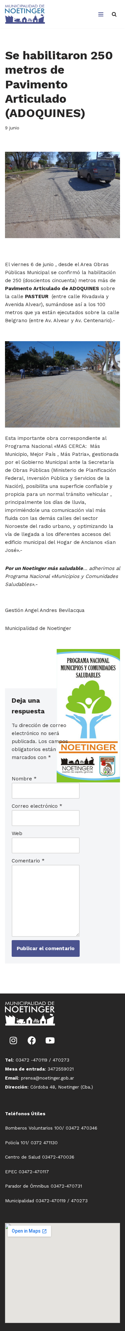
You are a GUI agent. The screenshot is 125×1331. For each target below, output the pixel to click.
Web (17, 833)
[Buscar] (114, 14)
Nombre (24, 779)
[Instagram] (13, 1040)
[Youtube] (50, 1040)
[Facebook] (31, 1040)
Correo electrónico (37, 806)
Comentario (28, 861)
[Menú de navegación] (100, 14)
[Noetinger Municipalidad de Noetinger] (25, 14)
